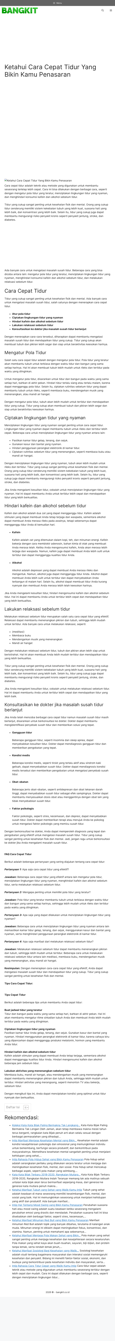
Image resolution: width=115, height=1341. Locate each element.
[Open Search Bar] (103, 10)
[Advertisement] (57, 41)
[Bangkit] (19, 10)
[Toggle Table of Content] (24, 1107)
